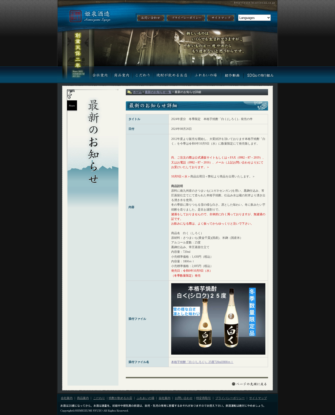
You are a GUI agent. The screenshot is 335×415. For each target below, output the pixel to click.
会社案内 (98, 75)
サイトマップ (220, 18)
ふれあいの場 (206, 75)
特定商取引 (203, 398)
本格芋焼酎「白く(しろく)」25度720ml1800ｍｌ (202, 362)
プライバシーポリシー (186, 18)
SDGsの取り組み (260, 75)
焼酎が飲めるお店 (172, 75)
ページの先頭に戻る (250, 384)
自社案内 (232, 75)
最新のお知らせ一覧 (158, 92)
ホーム (137, 92)
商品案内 (121, 75)
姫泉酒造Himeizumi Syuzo (89, 16)
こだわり (142, 75)
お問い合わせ (150, 18)
